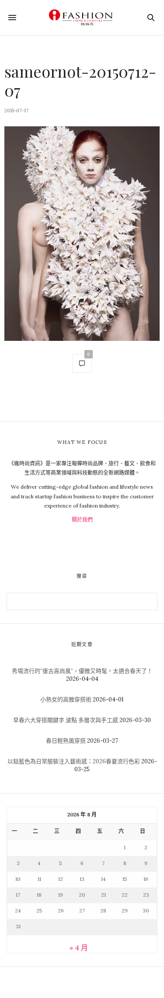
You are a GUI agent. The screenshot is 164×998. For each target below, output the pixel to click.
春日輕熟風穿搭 (66, 740)
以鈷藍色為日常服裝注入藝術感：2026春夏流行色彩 (73, 761)
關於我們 (82, 519)
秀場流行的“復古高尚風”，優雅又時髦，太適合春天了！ (82, 671)
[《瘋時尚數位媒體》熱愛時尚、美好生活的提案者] (82, 17)
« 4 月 (79, 947)
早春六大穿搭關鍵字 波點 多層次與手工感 (65, 720)
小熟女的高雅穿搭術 (65, 699)
